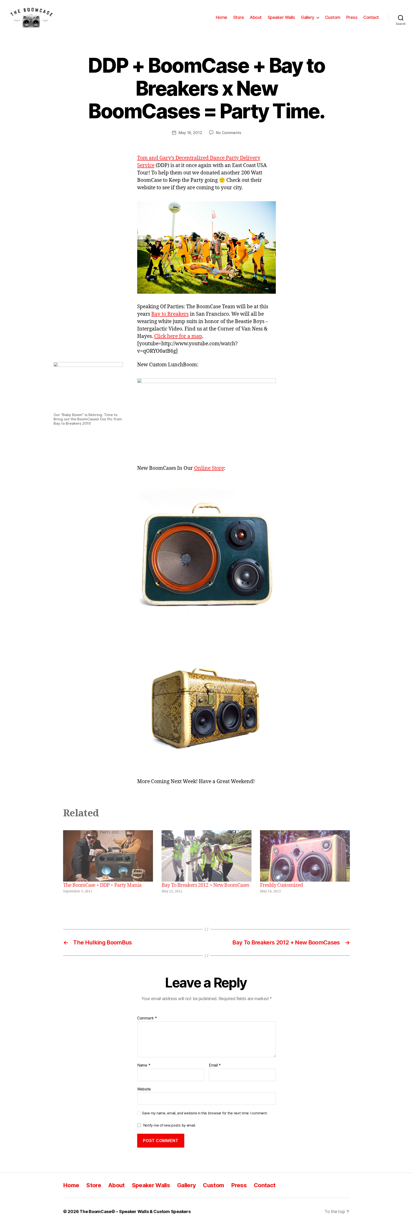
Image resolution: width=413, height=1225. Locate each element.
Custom (332, 17)
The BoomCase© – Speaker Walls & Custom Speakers (135, 1211)
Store (238, 17)
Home (221, 17)
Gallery (307, 17)
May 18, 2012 (190, 132)
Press (352, 17)
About (256, 17)
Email (215, 1065)
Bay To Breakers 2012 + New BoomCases (205, 885)
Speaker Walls (281, 17)
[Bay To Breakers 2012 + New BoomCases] (206, 856)
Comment (147, 1018)
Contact (371, 17)
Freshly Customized (281, 885)
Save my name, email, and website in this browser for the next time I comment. (205, 1113)
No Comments (228, 132)
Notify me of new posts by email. (169, 1125)
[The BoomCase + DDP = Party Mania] (108, 856)
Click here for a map (178, 336)
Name (143, 1065)
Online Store (209, 468)
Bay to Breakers (170, 314)
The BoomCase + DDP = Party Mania (102, 885)
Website (144, 1089)
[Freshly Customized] (305, 856)
